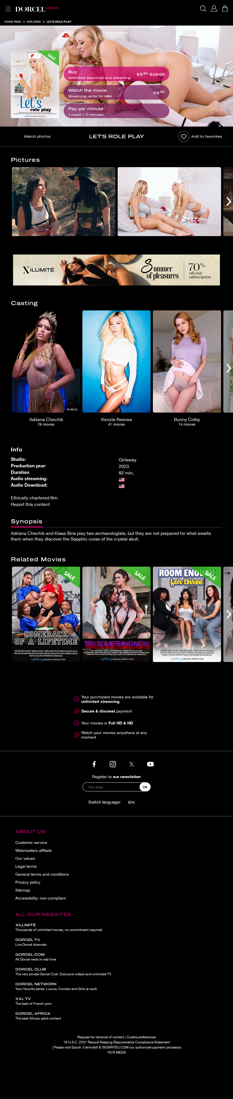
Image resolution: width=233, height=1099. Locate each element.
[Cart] (224, 8)
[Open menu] (7, 5)
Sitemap (22, 890)
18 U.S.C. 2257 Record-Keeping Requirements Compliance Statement (116, 1042)
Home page (13, 21)
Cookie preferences (141, 1037)
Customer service (31, 842)
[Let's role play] (35, 84)
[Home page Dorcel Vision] (37, 8)
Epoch (76, 1047)
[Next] (228, 201)
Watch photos (37, 136)
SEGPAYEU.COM (115, 1047)
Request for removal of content (100, 1037)
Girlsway (34, 21)
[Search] (203, 8)
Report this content (30, 504)
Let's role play (59, 21)
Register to (116, 776)
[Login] (214, 8)
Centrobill (90, 1047)
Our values (25, 858)
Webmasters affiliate (33, 850)
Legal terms (26, 866)
